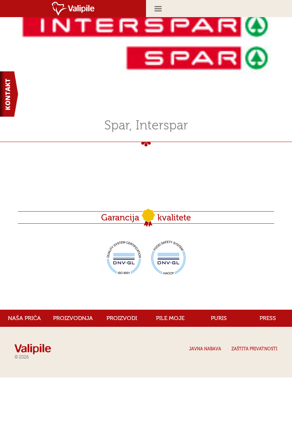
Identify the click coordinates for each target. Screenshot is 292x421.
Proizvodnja (73, 318)
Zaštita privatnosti (254, 348)
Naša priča (24, 318)
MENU (219, 8)
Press (268, 318)
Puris (219, 318)
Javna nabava (205, 348)
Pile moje (170, 318)
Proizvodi (121, 318)
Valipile (73, 8)
